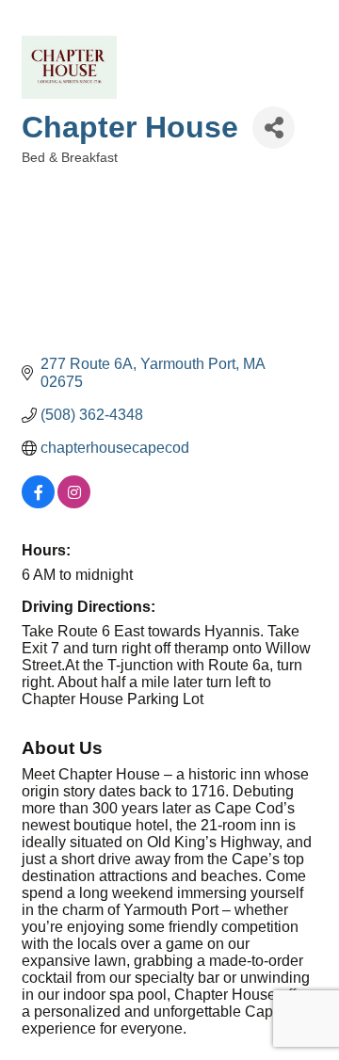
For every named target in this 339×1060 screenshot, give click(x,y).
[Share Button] (273, 127)
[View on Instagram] (73, 503)
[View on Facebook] (38, 503)
